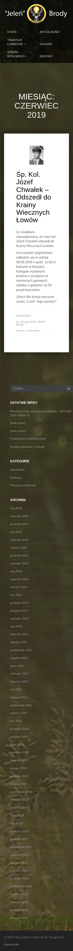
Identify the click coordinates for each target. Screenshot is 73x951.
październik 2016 (21, 886)
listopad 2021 (18, 697)
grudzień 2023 (19, 602)
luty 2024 (16, 594)
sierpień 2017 (19, 862)
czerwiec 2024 (19, 563)
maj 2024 (16, 571)
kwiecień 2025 (19, 539)
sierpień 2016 (19, 894)
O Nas (12, 31)
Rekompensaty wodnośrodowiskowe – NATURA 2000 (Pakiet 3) (40, 413)
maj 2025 (16, 532)
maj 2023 (16, 626)
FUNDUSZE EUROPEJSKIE (28, 438)
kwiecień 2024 (19, 579)
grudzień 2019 (19, 728)
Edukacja (16, 477)
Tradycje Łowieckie (15, 42)
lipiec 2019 (17, 744)
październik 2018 (21, 792)
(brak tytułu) (18, 423)
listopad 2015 (18, 918)
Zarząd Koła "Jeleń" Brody (30, 323)
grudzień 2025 (19, 524)
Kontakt (46, 56)
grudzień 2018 (19, 776)
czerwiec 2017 (19, 870)
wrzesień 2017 (19, 854)
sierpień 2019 (19, 736)
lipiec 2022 (17, 665)
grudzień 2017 (19, 839)
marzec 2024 (18, 587)
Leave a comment (27, 330)
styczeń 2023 (18, 642)
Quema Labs (11, 944)
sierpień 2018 (19, 807)
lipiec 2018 (17, 815)
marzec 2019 (18, 768)
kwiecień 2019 (19, 760)
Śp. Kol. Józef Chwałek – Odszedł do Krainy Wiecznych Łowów (33, 197)
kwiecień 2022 (19, 681)
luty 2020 (16, 720)
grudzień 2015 (19, 910)
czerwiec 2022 (19, 673)
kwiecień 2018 (19, 831)
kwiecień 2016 (19, 902)
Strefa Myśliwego (16, 54)
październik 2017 (21, 847)
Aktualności (50, 31)
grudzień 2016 (19, 878)
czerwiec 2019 (19, 752)
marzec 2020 (18, 713)
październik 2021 (21, 705)
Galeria (46, 44)
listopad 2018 (18, 784)
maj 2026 (16, 508)
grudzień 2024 (19, 555)
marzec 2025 (18, 547)
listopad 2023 (18, 610)
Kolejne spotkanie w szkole (27, 446)
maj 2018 (16, 823)
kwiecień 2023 (19, 634)
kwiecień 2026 (19, 516)
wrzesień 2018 (19, 799)
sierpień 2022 (19, 658)
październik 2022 (21, 650)
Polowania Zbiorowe (23, 485)
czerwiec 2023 (19, 618)
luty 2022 (16, 689)
